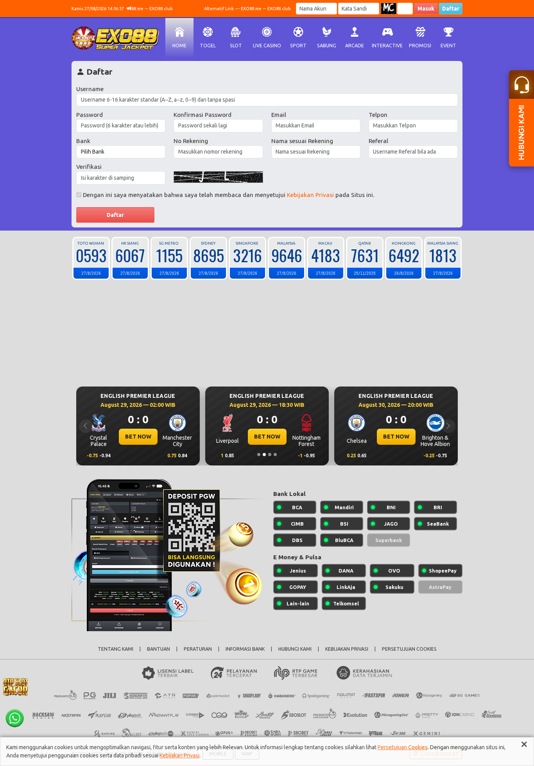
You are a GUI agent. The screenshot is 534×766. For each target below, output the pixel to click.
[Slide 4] (275, 454)
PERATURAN (198, 648)
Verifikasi (89, 166)
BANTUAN (158, 648)
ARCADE (354, 45)
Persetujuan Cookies (403, 747)
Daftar (450, 8)
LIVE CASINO (267, 45)
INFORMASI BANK (245, 648)
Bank (83, 141)
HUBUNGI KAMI (295, 648)
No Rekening (191, 141)
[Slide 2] (264, 454)
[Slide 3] (269, 454)
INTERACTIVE (387, 45)
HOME (179, 45)
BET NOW (138, 436)
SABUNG (326, 45)
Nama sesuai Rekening (302, 141)
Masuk (426, 8)
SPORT (298, 45)
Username (90, 89)
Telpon (378, 114)
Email (278, 114)
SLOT (236, 45)
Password (89, 114)
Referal (378, 141)
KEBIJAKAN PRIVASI (346, 648)
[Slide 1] (258, 454)
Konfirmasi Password (202, 114)
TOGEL (208, 45)
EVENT (448, 45)
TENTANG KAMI (115, 648)
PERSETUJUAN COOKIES (409, 648)
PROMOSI (420, 45)
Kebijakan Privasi (310, 195)
